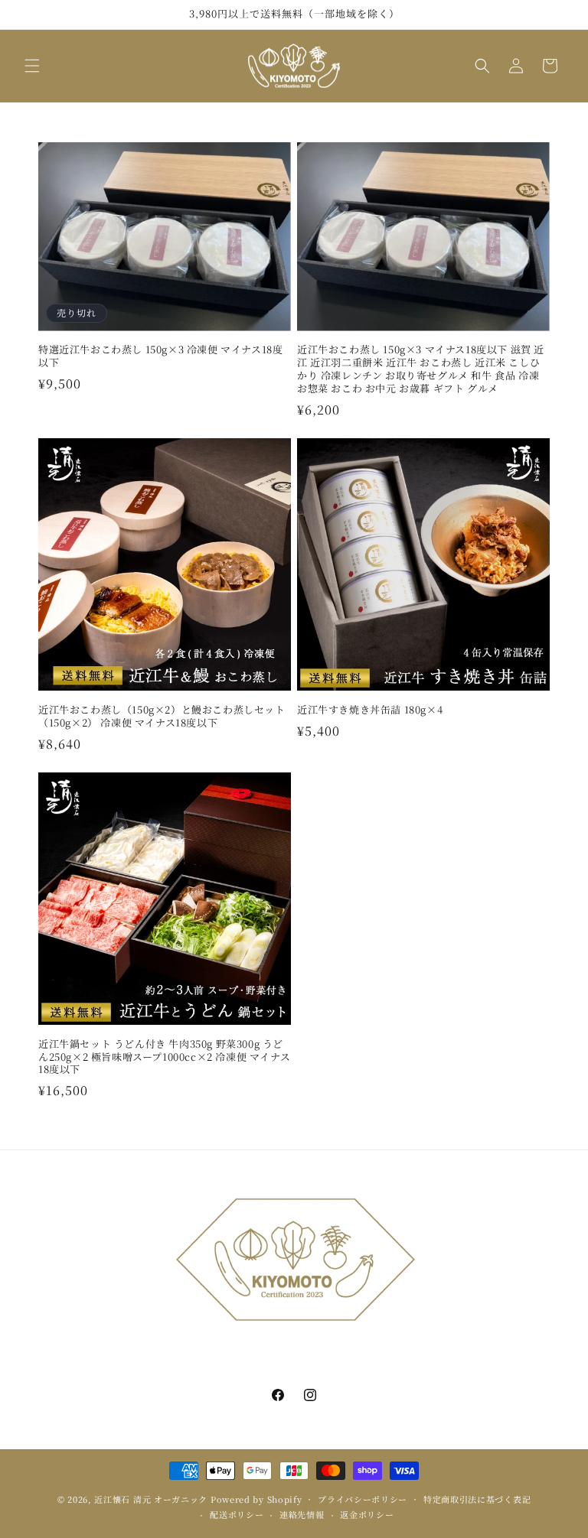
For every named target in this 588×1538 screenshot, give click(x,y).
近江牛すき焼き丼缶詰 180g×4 (370, 710)
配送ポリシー (236, 1514)
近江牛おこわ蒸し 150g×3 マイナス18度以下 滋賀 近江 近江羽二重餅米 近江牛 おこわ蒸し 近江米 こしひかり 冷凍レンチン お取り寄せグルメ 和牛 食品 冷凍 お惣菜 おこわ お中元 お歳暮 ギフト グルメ (420, 369)
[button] (32, 66)
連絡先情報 (302, 1514)
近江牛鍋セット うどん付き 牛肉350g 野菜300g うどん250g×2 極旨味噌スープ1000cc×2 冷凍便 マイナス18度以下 (164, 1057)
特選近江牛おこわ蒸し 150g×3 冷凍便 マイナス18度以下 (160, 356)
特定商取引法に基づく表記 (477, 1499)
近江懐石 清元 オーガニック (150, 1499)
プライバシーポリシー (362, 1499)
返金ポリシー (367, 1514)
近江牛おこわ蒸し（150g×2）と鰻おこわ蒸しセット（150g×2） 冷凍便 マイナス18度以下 (162, 717)
